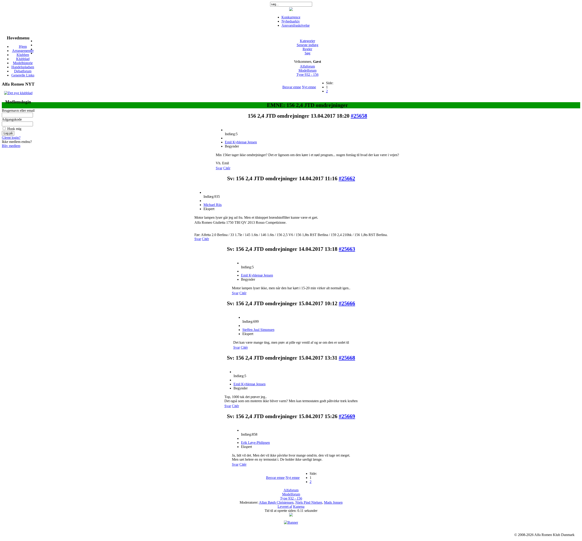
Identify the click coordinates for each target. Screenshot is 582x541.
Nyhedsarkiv (290, 21)
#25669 (347, 416)
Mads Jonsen (333, 502)
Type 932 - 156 (307, 74)
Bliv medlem (11, 146)
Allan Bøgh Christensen (276, 502)
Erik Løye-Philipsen (255, 442)
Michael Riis (212, 205)
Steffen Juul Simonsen (258, 330)
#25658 (359, 116)
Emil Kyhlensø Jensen (241, 142)
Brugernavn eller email (18, 110)
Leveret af (285, 506)
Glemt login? (11, 138)
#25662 (347, 178)
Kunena (298, 506)
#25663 (347, 249)
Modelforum (307, 70)
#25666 (347, 303)
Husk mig (14, 129)
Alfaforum (307, 66)
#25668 (347, 358)
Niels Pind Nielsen (308, 502)
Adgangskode (12, 119)
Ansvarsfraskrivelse (295, 25)
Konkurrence (290, 17)
